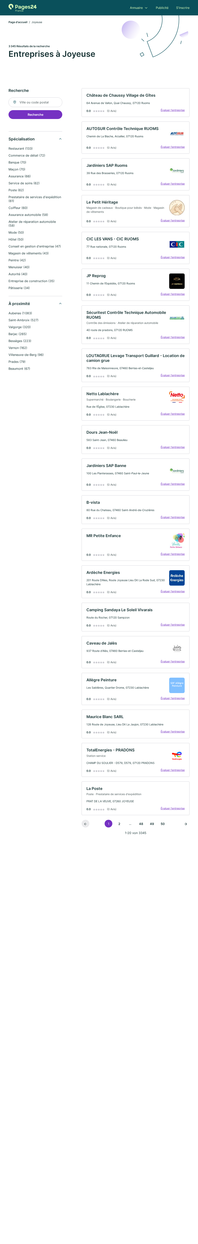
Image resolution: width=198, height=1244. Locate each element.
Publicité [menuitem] (162, 8)
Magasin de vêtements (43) (29, 253)
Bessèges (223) (20, 341)
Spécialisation (22, 139)
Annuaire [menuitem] (136, 8)
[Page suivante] (185, 823)
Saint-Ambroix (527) (23, 320)
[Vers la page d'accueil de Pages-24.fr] (23, 8)
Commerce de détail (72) (27, 155)
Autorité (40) (18, 274)
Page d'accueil (18, 22)
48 (141, 824)
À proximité (19, 303)
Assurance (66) (20, 176)
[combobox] (35, 102)
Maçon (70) (17, 169)
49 (152, 824)
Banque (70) (17, 162)
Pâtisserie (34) (19, 288)
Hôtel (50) (16, 239)
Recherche (35, 115)
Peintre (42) (17, 260)
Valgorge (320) (20, 327)
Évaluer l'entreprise (173, 110)
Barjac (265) (18, 334)
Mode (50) (16, 232)
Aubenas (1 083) (20, 313)
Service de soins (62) (24, 183)
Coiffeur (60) (18, 208)
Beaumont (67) (19, 369)
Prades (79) (17, 362)
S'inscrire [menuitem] (182, 8)
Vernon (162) (18, 348)
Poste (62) (16, 190)
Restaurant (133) (21, 148)
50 (163, 824)
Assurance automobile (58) (28, 215)
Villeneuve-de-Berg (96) (26, 355)
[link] (135, 102)
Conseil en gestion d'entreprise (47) (35, 246)
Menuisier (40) (19, 267)
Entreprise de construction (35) (32, 281)
